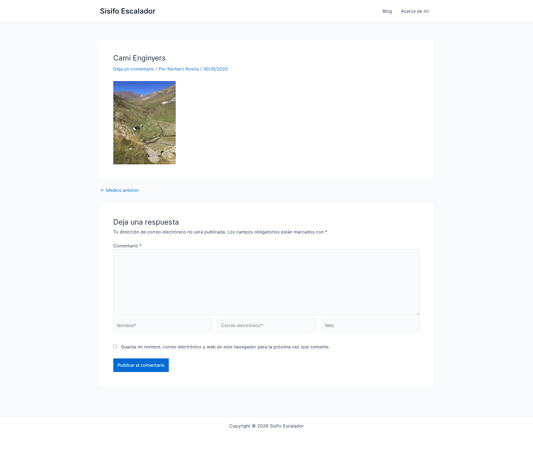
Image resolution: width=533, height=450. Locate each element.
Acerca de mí (415, 11)
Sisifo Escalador (127, 11)
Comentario (127, 245)
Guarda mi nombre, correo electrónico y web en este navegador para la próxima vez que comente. (225, 347)
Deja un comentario (133, 69)
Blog (387, 11)
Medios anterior (119, 190)
